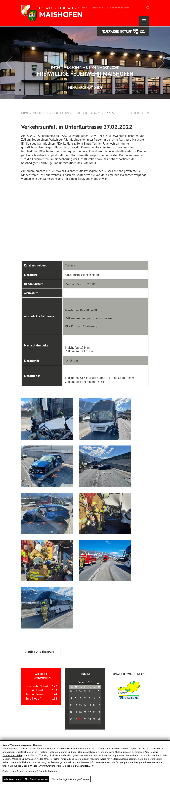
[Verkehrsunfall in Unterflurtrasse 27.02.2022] (47, 419)
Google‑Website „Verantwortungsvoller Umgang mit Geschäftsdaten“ (58, 765)
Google (43, 771)
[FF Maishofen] (52, 13)
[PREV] (72, 682)
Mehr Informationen (85, 87)
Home (25, 113)
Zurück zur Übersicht (41, 652)
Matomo (52, 771)
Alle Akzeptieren (12, 779)
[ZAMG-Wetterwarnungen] (129, 699)
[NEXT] (98, 682)
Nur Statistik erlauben (36, 779)
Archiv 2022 (40, 113)
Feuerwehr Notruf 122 (123, 31)
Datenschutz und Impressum (110, 7)
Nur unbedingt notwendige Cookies (70, 779)
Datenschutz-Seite (12, 755)
